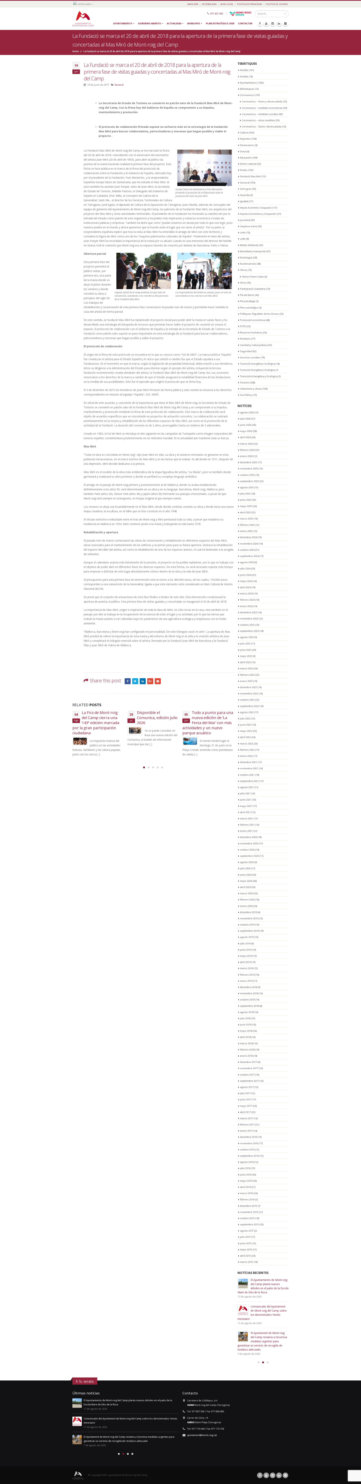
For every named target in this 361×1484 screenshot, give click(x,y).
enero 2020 (246, 906)
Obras (243, 270)
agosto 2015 (247, 1230)
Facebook (128, 681)
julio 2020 (245, 868)
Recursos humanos (251, 332)
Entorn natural (248, 163)
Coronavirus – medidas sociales (260, 114)
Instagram (272, 1475)
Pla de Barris (247, 295)
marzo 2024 (246, 593)
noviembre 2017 (249, 1068)
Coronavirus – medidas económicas (262, 108)
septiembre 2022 (249, 706)
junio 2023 (245, 649)
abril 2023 (245, 662)
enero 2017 (246, 1130)
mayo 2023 (246, 656)
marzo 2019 (246, 968)
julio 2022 (245, 718)
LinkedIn (143, 681)
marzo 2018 (246, 1043)
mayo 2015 (246, 1249)
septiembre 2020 (249, 856)
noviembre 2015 (249, 1212)
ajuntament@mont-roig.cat (202, 1435)
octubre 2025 (247, 475)
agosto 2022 (247, 712)
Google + (150, 681)
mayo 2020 (246, 881)
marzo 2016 (246, 1193)
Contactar (245, 23)
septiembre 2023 (249, 631)
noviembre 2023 (249, 618)
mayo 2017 (246, 1106)
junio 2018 (245, 1024)
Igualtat (244, 201)
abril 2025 (245, 512)
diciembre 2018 (248, 987)
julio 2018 (245, 1018)
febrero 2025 (247, 524)
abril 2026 (245, 437)
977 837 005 (216, 13)
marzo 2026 (246, 443)
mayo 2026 (246, 431)
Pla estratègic (247, 301)
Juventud (245, 220)
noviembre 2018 (249, 993)
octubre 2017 (247, 1074)
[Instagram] (272, 23)
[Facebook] (260, 23)
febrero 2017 (247, 1124)
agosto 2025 (247, 487)
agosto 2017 (247, 1087)
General (119, 84)
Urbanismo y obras (251, 388)
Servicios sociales (250, 357)
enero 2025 (246, 531)
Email (158, 681)
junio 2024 (245, 575)
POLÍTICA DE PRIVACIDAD (249, 4)
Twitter (135, 681)
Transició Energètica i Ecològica (257, 363)
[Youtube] (266, 23)
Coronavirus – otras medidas (258, 120)
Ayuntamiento (122, 23)
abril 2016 (245, 1187)
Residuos (245, 338)
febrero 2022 (247, 749)
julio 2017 (245, 1093)
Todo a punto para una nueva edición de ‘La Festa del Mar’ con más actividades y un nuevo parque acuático (152, 722)
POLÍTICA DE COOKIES (277, 4)
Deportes (245, 138)
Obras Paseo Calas (253, 276)
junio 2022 (245, 724)
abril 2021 (245, 812)
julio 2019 (245, 943)
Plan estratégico (249, 307)
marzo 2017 (246, 1118)
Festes (243, 170)
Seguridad (246, 351)
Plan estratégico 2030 (220, 23)
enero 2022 (246, 756)
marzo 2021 (246, 818)
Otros (243, 282)
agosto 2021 (247, 787)
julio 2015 (245, 1237)
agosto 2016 (247, 1162)
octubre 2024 (247, 550)
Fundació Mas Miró (250, 176)
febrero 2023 (247, 674)
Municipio (193, 23)
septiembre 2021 (249, 781)
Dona (243, 151)
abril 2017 (245, 1112)
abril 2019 (245, 962)
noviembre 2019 (249, 918)
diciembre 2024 (248, 537)
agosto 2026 (247, 412)
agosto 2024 (247, 562)
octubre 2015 (247, 1218)
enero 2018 (246, 1055)
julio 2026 (245, 418)
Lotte (243, 232)
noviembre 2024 (249, 543)
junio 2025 (245, 499)
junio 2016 (245, 1174)
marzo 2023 (246, 668)
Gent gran (245, 188)
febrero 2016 (247, 1199)
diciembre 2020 (248, 837)
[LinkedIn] (279, 23)
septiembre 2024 (249, 556)
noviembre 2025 (249, 468)
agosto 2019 (247, 937)
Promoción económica (252, 320)
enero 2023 (246, 681)
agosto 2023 (247, 637)
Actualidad (174, 23)
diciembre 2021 (248, 762)
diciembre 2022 (248, 687)
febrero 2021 (247, 824)
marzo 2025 (246, 518)
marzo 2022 (246, 743)
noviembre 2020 (249, 843)
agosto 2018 (247, 1012)
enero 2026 (246, 456)
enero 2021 (246, 831)
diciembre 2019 (248, 912)
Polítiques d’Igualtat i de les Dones (259, 313)
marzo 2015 (246, 1262)
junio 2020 (245, 874)
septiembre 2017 (249, 1081)
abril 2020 (245, 887)
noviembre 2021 (249, 768)
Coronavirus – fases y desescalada (262, 101)
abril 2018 (245, 1037)
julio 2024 (245, 568)
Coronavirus (247, 95)
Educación (246, 157)
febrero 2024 (247, 599)
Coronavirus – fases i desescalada (261, 126)
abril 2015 (245, 1255)
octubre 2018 (247, 999)
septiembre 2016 (249, 1155)
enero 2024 (246, 606)
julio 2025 (245, 493)
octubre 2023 (247, 624)
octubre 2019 (247, 924)
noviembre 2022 (249, 693)
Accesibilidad (209, 4)
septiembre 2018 (249, 1006)
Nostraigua (246, 257)
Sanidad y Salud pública (253, 345)
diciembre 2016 (248, 1137)
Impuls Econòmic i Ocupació (255, 207)
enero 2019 (246, 981)
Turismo (244, 382)
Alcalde (244, 70)
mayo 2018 (246, 1030)
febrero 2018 (247, 1049)
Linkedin (279, 1475)
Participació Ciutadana (252, 288)
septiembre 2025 (249, 481)
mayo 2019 (246, 956)
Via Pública (246, 395)
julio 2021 (245, 793)
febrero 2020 (247, 899)
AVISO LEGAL (226, 4)
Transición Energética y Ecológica (258, 376)
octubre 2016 (247, 1149)
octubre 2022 (247, 699)
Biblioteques (247, 89)
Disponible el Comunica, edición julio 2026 (102, 717)
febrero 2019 (247, 974)
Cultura (244, 132)
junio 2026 (245, 425)
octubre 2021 (247, 774)
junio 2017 (245, 1099)
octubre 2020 (247, 849)
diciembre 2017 (248, 1062)
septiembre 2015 (249, 1224)
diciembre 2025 (248, 462)
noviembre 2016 (249, 1143)
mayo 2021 (246, 806)
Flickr (285, 1475)
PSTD (243, 326)
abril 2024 (245, 587)
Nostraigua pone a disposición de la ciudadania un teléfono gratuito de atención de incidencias (207, 722)
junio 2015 (245, 1243)
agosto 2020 (247, 862)
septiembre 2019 (249, 930)
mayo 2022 (246, 731)
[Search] (285, 14)
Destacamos (247, 145)
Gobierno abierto (149, 23)
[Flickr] (285, 23)
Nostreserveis (248, 263)
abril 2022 (245, 737)
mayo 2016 (246, 1180)
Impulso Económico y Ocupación (258, 214)
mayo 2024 (246, 581)
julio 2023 (245, 643)
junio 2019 (245, 949)
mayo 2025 (246, 506)
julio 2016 (245, 1168)
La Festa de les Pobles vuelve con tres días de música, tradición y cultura (269, 1341)
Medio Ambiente (249, 245)
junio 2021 (245, 799)
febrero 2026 (247, 450)
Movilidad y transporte (253, 251)
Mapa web (192, 4)
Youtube (266, 1475)
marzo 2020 (246, 893)
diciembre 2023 (248, 612)
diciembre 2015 (248, 1205)
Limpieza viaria (248, 226)
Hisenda (245, 195)
